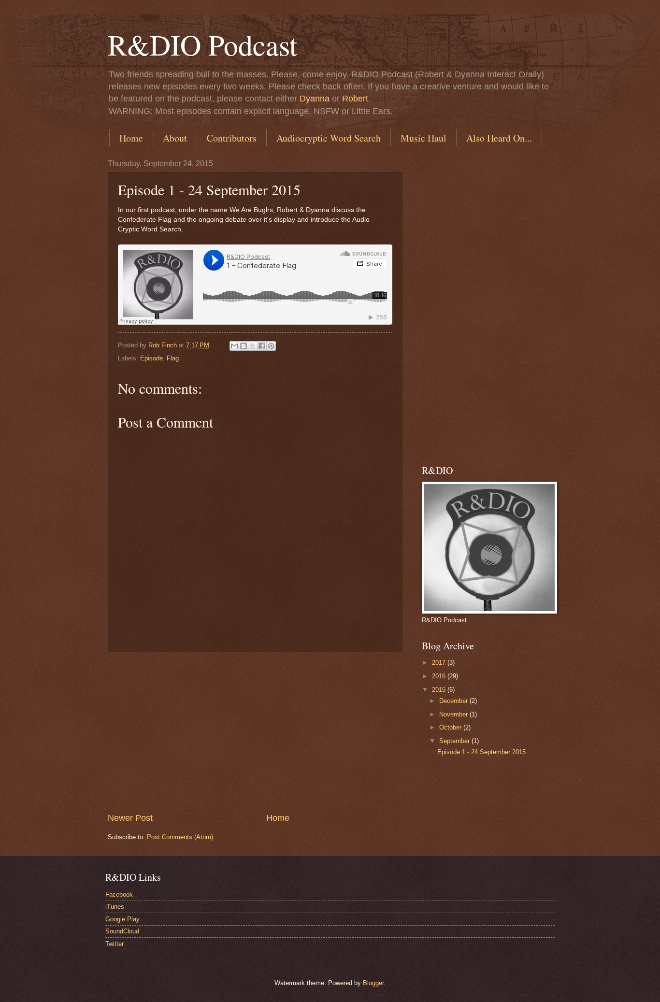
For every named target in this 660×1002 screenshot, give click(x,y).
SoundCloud (122, 931)
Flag (173, 358)
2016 (439, 676)
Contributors (232, 137)
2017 (439, 662)
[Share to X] (253, 346)
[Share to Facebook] (262, 346)
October (451, 727)
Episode (151, 358)
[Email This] (234, 346)
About (175, 137)
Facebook (119, 894)
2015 (439, 689)
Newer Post (130, 818)
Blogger (373, 983)
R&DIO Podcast (203, 44)
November (454, 714)
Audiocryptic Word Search (328, 137)
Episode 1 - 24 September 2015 (481, 752)
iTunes (114, 906)
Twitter (114, 943)
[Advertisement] (255, 732)
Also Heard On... (499, 137)
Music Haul (423, 137)
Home (131, 137)
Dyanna (315, 98)
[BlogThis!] (243, 346)
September (455, 740)
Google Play (122, 919)
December (454, 700)
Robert (355, 98)
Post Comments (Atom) (180, 837)
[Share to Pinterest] (271, 346)
